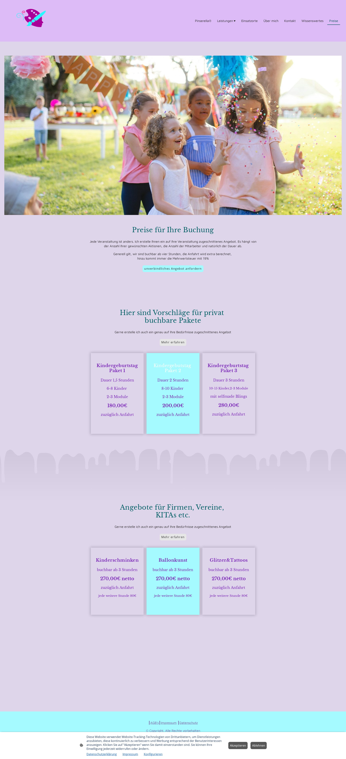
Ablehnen (258, 745)
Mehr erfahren (173, 342)
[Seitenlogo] (31, 21)
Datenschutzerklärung (101, 754)
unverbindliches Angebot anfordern (173, 269)
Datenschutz (188, 723)
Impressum (169, 723)
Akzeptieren (238, 745)
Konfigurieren (153, 754)
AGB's (154, 723)
